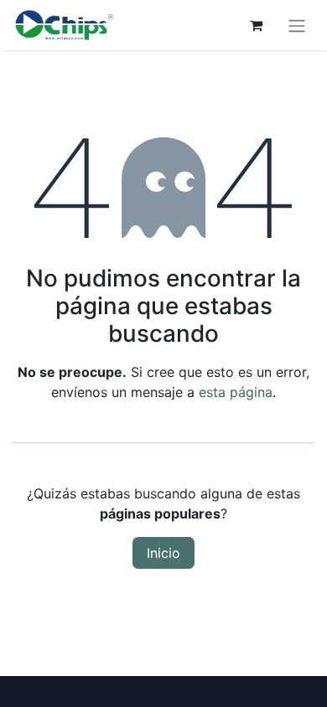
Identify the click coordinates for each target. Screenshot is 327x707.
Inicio (163, 552)
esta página (235, 392)
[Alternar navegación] (296, 25)
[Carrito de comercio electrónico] (255, 25)
